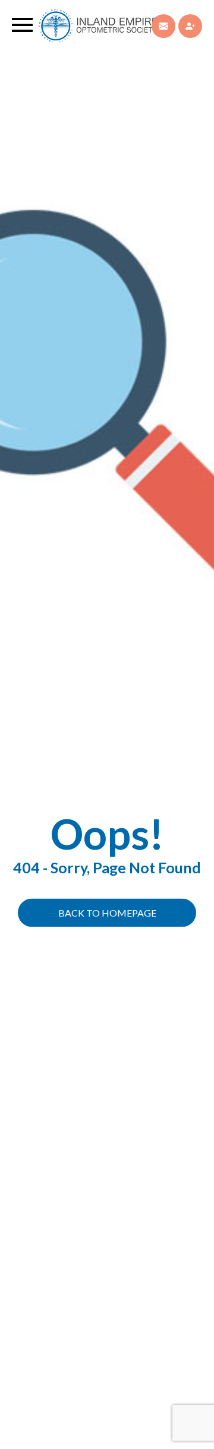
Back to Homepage (107, 912)
